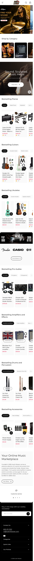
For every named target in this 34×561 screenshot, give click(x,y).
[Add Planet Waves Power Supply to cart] (11, 433)
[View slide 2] (15, 498)
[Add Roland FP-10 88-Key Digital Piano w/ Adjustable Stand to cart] (24, 122)
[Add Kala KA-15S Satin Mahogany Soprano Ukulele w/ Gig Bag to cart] (24, 214)
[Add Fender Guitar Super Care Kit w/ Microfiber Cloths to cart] (24, 433)
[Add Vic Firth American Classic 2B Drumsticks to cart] (24, 388)
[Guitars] (8, 50)
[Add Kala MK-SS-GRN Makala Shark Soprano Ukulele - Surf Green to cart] (11, 214)
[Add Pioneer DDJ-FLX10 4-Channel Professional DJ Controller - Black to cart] (24, 292)
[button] (14, 30)
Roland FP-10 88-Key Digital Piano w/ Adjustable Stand (20, 131)
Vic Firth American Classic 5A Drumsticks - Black (6, 397)
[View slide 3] (17, 498)
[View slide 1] (13, 498)
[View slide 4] (19, 498)
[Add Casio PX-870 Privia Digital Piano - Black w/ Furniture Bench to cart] (11, 122)
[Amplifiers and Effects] (21, 50)
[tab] (4, 105)
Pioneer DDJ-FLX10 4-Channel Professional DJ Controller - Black (21, 301)
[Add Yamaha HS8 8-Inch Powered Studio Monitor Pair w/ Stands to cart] (11, 292)
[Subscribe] (28, 513)
